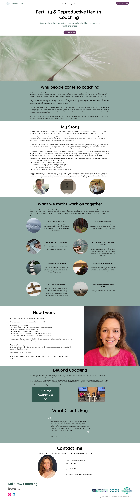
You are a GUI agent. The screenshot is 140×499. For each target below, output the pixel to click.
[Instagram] (9, 494)
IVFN (40, 380)
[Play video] (45, 399)
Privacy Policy (12, 488)
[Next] (137, 427)
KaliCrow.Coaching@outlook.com (76, 460)
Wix (101, 497)
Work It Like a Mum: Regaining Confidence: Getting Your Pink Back (87, 382)
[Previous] (2, 427)
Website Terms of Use (14, 490)
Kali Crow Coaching (17, 3)
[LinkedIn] (13, 494)
